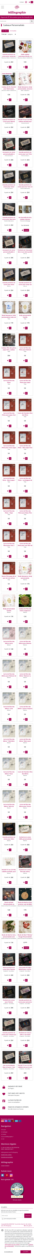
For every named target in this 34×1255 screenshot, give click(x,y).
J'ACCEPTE (25, 1252)
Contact (22, 2)
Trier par (4, 34)
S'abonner (28, 1215)
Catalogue (4, 1132)
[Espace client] (26, 2)
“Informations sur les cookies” (12, 1244)
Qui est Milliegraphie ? (7, 1136)
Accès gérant (28, 1225)
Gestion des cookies (6, 1155)
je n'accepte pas (8, 1252)
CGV (3, 1139)
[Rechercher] (32, 21)
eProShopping (7, 1225)
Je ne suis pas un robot (10, 1218)
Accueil (4, 1129)
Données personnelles (7, 1157)
